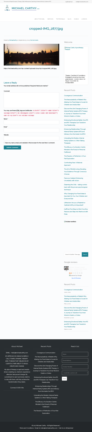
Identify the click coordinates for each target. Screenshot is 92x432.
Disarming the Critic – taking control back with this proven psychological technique (75, 187)
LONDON (84, 19)
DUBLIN (76, 19)
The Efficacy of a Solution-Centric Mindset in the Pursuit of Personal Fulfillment (75, 149)
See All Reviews (76, 278)
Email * (6, 127)
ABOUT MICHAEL (39, 19)
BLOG (69, 19)
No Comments (34, 40)
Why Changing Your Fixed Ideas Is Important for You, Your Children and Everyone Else (75, 196)
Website (6, 135)
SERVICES (50, 19)
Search (85, 254)
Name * (6, 119)
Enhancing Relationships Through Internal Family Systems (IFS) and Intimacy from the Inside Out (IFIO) (75, 131)
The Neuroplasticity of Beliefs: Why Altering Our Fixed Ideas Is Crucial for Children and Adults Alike (76, 102)
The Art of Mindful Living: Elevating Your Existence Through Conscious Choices (75, 171)
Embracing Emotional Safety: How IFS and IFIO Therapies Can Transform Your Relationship (76, 122)
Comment (7, 91)
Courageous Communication (73, 95)
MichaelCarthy (13, 40)
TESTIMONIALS (60, 19)
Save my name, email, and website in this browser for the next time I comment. (30, 143)
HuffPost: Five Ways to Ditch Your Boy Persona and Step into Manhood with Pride (76, 211)
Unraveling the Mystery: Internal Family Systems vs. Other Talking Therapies (74, 140)
